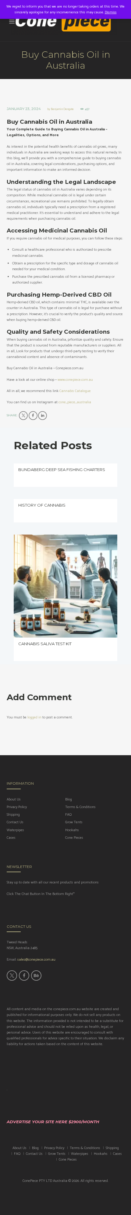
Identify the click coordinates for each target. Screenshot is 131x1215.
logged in (34, 717)
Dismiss (111, 12)
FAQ (68, 814)
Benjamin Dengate (62, 109)
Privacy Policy (17, 807)
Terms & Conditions (80, 807)
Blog (68, 799)
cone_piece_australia (74, 402)
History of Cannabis (42, 505)
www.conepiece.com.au (75, 380)
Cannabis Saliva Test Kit (45, 643)
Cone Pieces (74, 838)
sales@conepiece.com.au (36, 959)
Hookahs (72, 830)
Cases (11, 838)
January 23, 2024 (24, 108)
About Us (14, 799)
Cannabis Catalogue (75, 391)
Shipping (13, 814)
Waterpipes (15, 830)
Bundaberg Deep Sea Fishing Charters (61, 469)
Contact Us (15, 822)
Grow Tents (74, 822)
